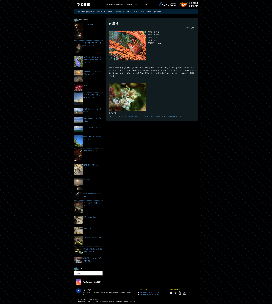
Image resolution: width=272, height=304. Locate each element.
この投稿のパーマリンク (174, 116)
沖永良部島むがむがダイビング (149, 292)
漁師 (149, 12)
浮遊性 (164, 116)
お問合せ (157, 12)
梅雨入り (159, 116)
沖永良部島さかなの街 (85, 12)
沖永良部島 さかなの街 (127, 116)
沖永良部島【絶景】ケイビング (149, 294)
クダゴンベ (144, 116)
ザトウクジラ (132, 12)
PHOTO (118, 116)
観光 (142, 12)
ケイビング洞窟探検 (105, 12)
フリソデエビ (152, 116)
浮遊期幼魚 (120, 12)
